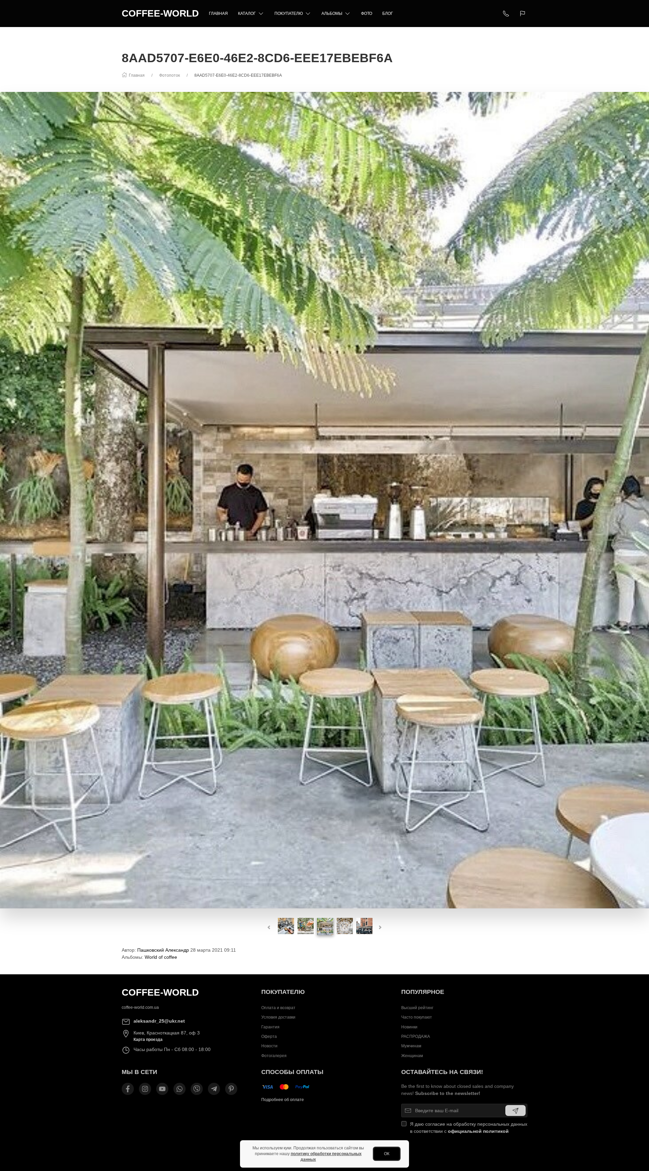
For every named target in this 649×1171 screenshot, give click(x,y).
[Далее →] (324, 500)
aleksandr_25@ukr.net (159, 1021)
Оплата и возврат (278, 1007)
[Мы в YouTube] (162, 1089)
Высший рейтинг (417, 1007)
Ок (386, 1153)
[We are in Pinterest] (231, 1089)
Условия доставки (278, 1017)
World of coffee (161, 957)
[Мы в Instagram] (145, 1089)
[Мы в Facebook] (128, 1089)
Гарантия (270, 1026)
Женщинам (412, 1055)
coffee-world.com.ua (140, 1007)
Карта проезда (148, 1039)
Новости (269, 1046)
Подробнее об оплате (282, 1099)
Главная (218, 13)
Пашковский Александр (163, 950)
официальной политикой (478, 1131)
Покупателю (288, 13)
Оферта (269, 1036)
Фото (366, 13)
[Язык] (523, 13)
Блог (387, 13)
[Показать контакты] (506, 13)
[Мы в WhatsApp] (179, 1089)
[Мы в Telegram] (214, 1089)
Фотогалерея (274, 1055)
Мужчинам (411, 1046)
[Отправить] (515, 1110)
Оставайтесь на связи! (442, 1072)
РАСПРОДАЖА (415, 1036)
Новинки (409, 1026)
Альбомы (331, 13)
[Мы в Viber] (197, 1089)
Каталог (247, 13)
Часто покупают (416, 1017)
